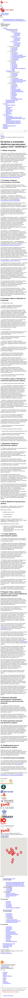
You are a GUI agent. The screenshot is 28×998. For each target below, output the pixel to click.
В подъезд (13, 63)
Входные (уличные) (16, 89)
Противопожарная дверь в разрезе (14, 117)
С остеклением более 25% (17, 57)
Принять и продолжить (8, 995)
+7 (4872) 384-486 (5, 13)
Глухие (7, 896)
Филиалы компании (10, 105)
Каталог (5, 28)
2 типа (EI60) (9, 889)
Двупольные (17, 34)
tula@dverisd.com (4, 14)
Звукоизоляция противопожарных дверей (15, 118)
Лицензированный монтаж (9, 125)
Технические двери (10, 70)
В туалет (13, 96)
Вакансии (8, 112)
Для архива (8, 904)
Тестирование (9, 116)
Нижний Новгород (7, 976)
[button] (7, 850)
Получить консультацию (6, 953)
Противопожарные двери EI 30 (13, 120)
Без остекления (14, 58)
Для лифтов (14, 67)
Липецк (17, 19)
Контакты (5, 128)
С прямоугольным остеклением (18, 56)
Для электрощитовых (16, 90)
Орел (9, 20)
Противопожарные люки (12, 100)
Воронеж (9, 19)
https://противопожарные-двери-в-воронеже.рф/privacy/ (12, 774)
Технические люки (10, 101)
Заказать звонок (4, 25)
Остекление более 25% (11, 895)
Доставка (8, 108)
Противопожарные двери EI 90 (13, 123)
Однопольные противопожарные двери (15, 882)
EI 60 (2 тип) (14, 36)
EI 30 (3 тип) (14, 41)
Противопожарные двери (12, 29)
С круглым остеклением (17, 55)
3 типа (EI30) (9, 890)
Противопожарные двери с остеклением (15, 885)
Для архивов (14, 64)
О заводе (5, 103)
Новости (5, 124)
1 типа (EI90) (9, 888)
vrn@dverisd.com (4, 628)
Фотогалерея (9, 113)
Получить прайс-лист (5, 24)
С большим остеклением (17, 81)
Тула (25, 20)
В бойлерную (14, 86)
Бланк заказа (9, 111)
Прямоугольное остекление (12, 894)
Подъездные (14, 94)
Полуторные (17, 35)
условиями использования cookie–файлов (10, 991)
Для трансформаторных (16, 98)
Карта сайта (6, 947)
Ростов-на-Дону (14, 20)
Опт (7, 106)
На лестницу (9, 905)
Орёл (4, 979)
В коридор (13, 62)
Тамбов (22, 20)
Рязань (19, 20)
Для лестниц (14, 66)
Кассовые (13, 92)
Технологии (6, 114)
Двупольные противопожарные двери (15, 883)
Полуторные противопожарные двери (15, 884)
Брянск (5, 19)
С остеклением (14, 59)
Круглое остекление (10, 893)
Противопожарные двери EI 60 (13, 122)
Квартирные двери (10, 102)
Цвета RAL (8, 119)
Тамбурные (14, 95)
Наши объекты (9, 109)
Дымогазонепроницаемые (17, 91)
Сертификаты (9, 107)
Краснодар (13, 19)
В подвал (13, 87)
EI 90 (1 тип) (14, 31)
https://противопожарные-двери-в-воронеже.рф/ (12, 177)
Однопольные (17, 33)
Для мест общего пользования (13, 907)
